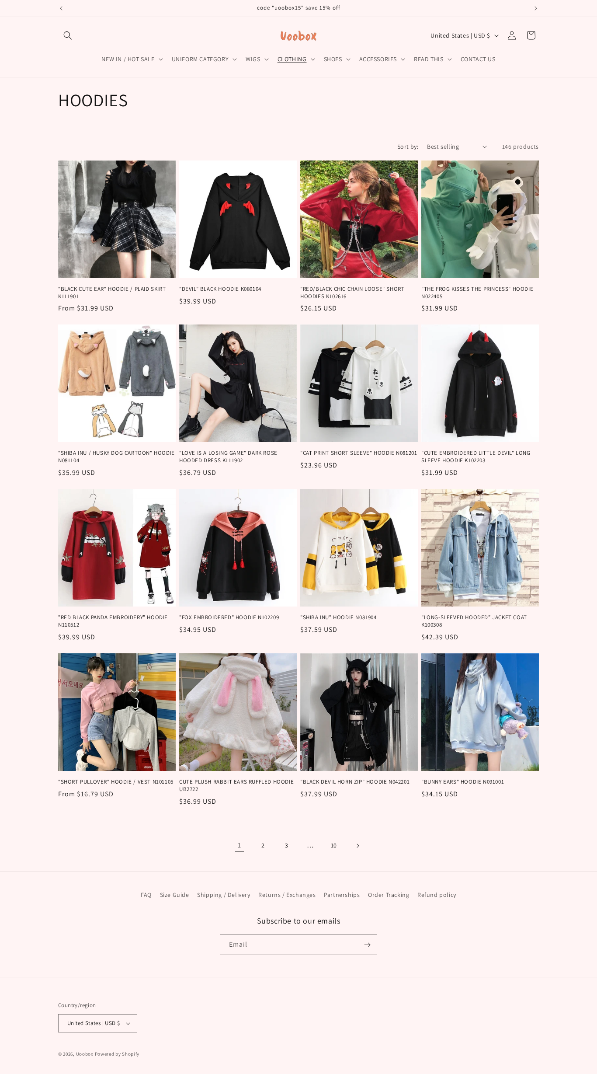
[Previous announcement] (61, 8)
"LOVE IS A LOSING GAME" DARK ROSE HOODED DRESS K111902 (228, 457)
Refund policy (436, 895)
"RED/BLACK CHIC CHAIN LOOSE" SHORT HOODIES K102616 (352, 293)
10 (334, 845)
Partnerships (342, 895)
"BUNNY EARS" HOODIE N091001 (462, 781)
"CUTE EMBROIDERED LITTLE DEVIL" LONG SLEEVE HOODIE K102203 (476, 457)
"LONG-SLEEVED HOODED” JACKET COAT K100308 (474, 621)
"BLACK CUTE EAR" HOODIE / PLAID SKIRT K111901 (112, 293)
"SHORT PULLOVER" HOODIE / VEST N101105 (116, 781)
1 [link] (239, 845)
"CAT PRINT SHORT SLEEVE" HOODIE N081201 (358, 453)
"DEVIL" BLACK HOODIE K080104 (220, 289)
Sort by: (407, 146)
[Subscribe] (367, 945)
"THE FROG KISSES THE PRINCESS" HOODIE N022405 (477, 293)
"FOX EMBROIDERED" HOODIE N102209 (229, 617)
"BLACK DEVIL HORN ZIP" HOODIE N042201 (355, 781)
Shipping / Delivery (223, 895)
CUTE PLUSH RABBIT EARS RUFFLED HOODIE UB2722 (236, 785)
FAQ (146, 895)
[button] (67, 35)
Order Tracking (388, 895)
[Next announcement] (535, 8)
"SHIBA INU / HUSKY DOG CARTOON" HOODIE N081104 (116, 457)
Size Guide (174, 895)
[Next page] (357, 845)
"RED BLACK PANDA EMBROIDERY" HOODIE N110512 (113, 621)
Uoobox (85, 1054)
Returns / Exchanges (287, 895)
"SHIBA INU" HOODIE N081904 (338, 617)
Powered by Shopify (117, 1054)
